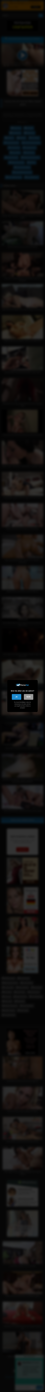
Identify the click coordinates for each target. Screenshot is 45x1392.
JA (16, 697)
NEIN (28, 697)
